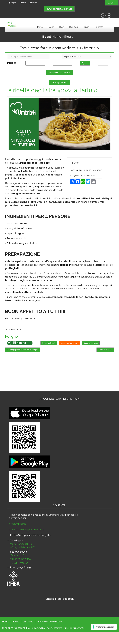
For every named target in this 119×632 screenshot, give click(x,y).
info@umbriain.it (17, 523)
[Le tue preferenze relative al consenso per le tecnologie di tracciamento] (104, 627)
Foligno (11, 336)
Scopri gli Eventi (48, 343)
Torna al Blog (103, 350)
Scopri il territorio (91, 343)
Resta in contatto (18, 514)
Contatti (33, 3)
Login (13, 3)
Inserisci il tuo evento (59, 72)
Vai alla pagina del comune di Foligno (22, 350)
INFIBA (26, 628)
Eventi (50, 27)
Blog (61, 27)
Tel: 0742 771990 (19, 563)
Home (23, 3)
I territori (73, 27)
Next (107, 124)
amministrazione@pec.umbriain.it (26, 529)
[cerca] (85, 63)
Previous (11, 124)
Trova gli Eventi (59, 82)
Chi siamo (28, 621)
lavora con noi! (18, 518)
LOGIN (112, 3)
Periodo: (12, 62)
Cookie (51, 621)
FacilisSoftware (54, 628)
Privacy (41, 621)
